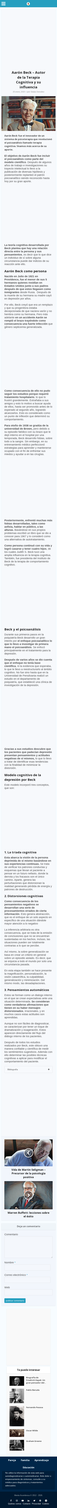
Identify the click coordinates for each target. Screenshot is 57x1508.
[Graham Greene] (18, 1445)
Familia (25, 1460)
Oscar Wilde (32, 1430)
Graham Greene (34, 1441)
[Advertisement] (28, 39)
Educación (28, 1467)
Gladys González (37, 92)
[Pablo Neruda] (18, 1396)
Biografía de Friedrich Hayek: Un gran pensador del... (36, 1380)
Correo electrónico (16, 1275)
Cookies (45, 1504)
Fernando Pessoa (34, 1407)
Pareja (12, 1460)
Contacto (26, 1504)
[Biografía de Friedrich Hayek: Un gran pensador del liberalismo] (18, 1381)
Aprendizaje (41, 1460)
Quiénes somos (14, 1504)
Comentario (11, 1234)
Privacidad (36, 1504)
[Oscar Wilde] (18, 1433)
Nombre (9, 1262)
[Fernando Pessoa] (18, 1416)
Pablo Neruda (32, 1390)
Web (7, 1287)
